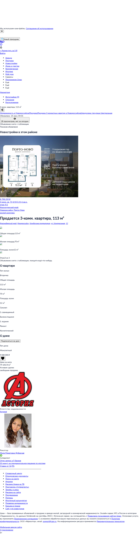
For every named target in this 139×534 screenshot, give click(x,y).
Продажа (9, 60)
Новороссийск (23, 223)
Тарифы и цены (12, 489)
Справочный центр (13, 473)
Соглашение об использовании (39, 28)
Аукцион (9, 481)
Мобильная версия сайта (11, 527)
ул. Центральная (58, 223)
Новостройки (11, 63)
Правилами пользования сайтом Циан (104, 516)
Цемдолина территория (40, 223)
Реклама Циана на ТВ (14, 484)
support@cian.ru (49, 521)
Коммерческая (11, 68)
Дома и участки (12, 66)
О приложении (6, 530)
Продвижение (11, 495)
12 (67, 223)
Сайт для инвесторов (14, 508)
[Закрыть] (2, 31)
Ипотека (9, 71)
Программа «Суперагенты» (17, 487)
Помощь (9, 497)
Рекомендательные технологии (110, 521)
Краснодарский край (8, 223)
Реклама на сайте (13, 492)
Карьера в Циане (12, 506)
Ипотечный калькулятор (16, 500)
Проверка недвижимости (16, 503)
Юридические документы (16, 476)
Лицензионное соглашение (26, 518)
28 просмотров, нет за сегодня (14, 121)
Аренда (8, 58)
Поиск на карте (12, 478)
